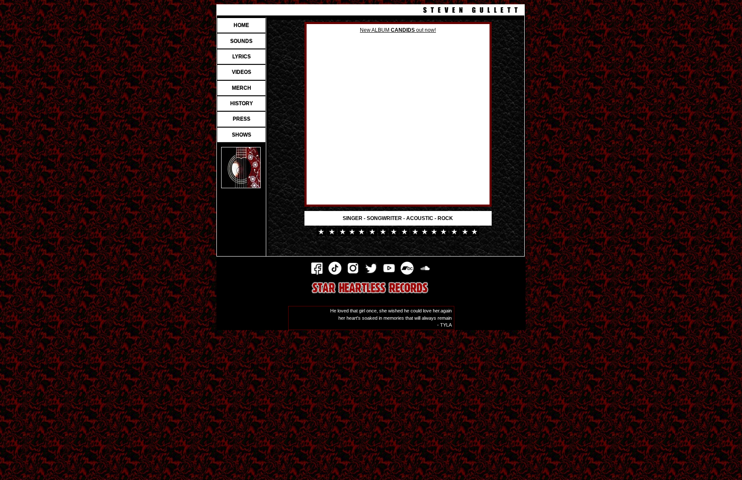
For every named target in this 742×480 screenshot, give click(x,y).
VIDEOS (241, 72)
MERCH (241, 88)
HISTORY (241, 104)
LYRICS (241, 57)
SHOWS (241, 135)
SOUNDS (241, 41)
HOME (241, 25)
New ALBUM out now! (398, 30)
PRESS (241, 119)
